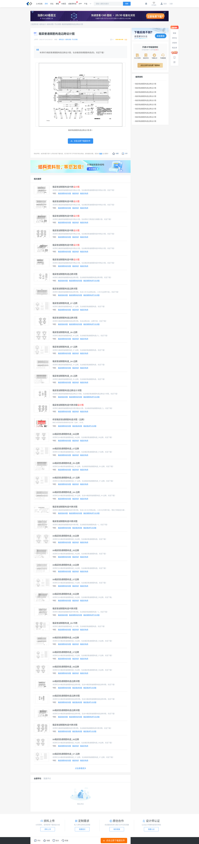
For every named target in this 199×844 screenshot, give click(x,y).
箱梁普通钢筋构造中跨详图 (65, 507)
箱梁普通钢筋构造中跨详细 (68, 405)
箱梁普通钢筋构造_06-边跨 (65, 332)
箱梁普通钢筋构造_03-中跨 (65, 623)
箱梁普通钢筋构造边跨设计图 (72, 24)
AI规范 (63, 4)
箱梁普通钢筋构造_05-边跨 (65, 376)
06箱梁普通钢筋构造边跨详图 (66, 681)
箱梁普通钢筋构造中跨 (66, 187)
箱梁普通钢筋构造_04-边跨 (65, 361)
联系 (100, 154)
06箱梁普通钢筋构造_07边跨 (66, 449)
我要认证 (151, 829)
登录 (165, 4)
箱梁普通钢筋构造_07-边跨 (65, 303)
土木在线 (39, 4)
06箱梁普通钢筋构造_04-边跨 (66, 492)
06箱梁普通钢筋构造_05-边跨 (66, 463)
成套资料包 (72, 4)
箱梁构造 (75, 193)
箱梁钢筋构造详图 (64, 193)
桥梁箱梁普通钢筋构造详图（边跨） (69, 419)
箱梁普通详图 (63, 281)
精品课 (174, 48)
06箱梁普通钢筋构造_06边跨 (66, 434)
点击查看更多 (80, 768)
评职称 (174, 43)
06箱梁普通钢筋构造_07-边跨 (66, 478)
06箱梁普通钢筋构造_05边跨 (66, 550)
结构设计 (43, 24)
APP (80, 4)
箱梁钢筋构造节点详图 (91, 281)
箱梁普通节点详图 (89, 426)
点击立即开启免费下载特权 (150, 65)
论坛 (51, 4)
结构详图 (50, 24)
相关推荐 (37, 179)
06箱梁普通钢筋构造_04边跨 (66, 565)
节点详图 (57, 24)
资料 (46, 4)
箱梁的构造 (84, 193)
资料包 (174, 38)
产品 (85, 4)
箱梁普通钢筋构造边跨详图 (65, 274)
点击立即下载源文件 (115, 840)
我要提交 (82, 829)
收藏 (117, 153)
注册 (170, 4)
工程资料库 (34, 24)
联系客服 (117, 829)
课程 (57, 4)
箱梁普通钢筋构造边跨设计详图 (67, 390)
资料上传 (47, 829)
